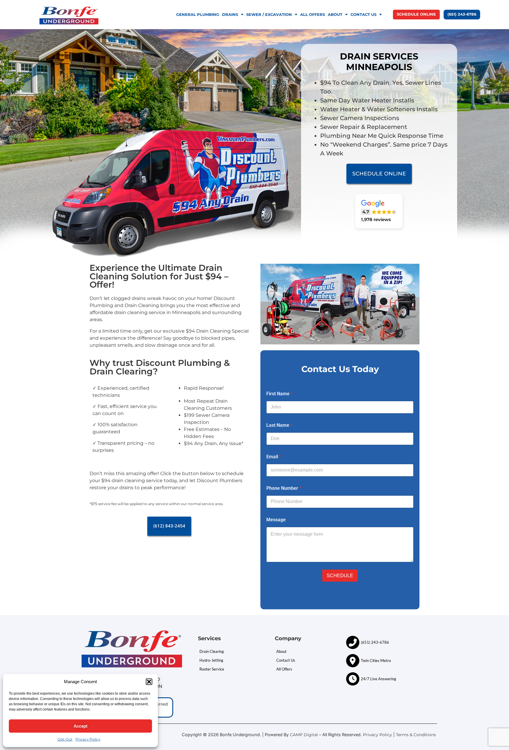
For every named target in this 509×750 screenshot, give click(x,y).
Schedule (340, 575)
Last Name (279, 425)
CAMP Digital (304, 734)
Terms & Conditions (416, 734)
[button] (149, 682)
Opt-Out (64, 739)
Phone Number (283, 488)
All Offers (312, 14)
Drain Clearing (211, 651)
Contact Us (363, 14)
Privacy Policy (87, 739)
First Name (279, 393)
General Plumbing (197, 14)
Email (273, 456)
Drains (230, 14)
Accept (80, 726)
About (335, 14)
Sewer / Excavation (269, 14)
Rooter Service (211, 669)
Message (276, 519)
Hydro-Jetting (211, 660)
